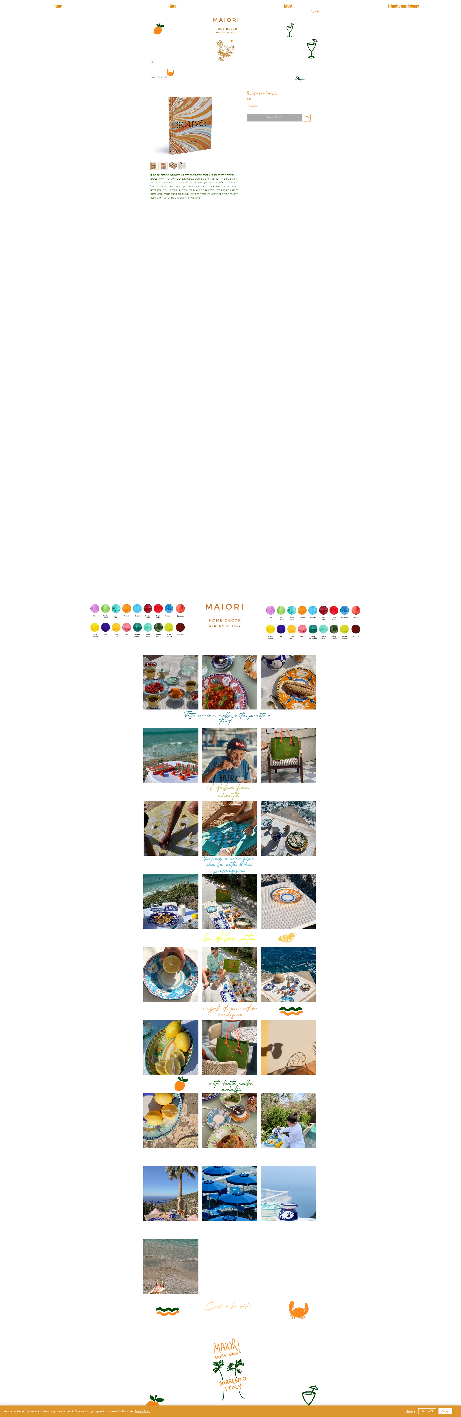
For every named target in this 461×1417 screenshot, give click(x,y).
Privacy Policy (142, 1411)
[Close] (457, 1411)
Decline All (427, 1411)
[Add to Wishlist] (307, 117)
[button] (317, 11)
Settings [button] (410, 1411)
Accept (445, 1411)
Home (152, 77)
